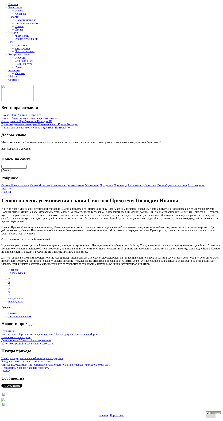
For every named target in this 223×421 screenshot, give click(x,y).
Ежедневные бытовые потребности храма (26, 361)
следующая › (15, 298)
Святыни (13, 79)
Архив (19, 67)
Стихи (161, 185)
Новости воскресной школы (67, 185)
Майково (13, 76)
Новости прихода (25, 19)
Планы (19, 26)
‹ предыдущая (16, 272)
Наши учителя (23, 63)
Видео (19, 29)
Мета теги (7, 188)
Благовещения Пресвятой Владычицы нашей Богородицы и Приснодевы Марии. (49, 334)
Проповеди (120, 185)
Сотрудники (22, 48)
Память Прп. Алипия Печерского (21, 114)
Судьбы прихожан (176, 185)
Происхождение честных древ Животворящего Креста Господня (39, 124)
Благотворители (24, 51)
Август (19, 10)
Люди (11, 41)
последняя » (15, 301)
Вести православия (26, 23)
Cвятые (6, 185)
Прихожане (22, 45)
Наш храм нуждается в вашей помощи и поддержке (32, 358)
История (13, 32)
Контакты (14, 70)
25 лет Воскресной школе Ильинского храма (27, 343)
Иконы (34, 185)
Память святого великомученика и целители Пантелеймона (36, 127)
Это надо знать (24, 60)
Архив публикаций (27, 38)
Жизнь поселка (20, 185)
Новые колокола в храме (15, 337)
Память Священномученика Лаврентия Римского (30, 118)
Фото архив (22, 35)
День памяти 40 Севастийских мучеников (26, 340)
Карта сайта (117, 415)
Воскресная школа (19, 54)
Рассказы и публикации (142, 185)
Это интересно (196, 185)
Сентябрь (20, 13)
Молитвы (44, 185)
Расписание (15, 7)
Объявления (92, 185)
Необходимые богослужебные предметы (25, 367)
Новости (13, 16)
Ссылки (20, 73)
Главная (13, 4)
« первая (13, 269)
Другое (5, 370)
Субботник (8, 330)
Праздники (106, 185)
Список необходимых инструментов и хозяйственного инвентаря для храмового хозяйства (55, 364)
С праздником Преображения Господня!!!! (26, 121)
